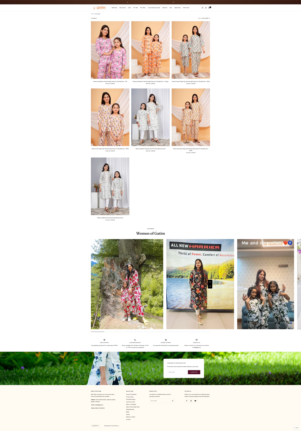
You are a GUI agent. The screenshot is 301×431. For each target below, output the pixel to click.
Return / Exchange (131, 404)
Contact (128, 419)
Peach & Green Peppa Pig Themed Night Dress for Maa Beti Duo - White (191, 81)
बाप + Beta (142, 7)
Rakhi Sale (114, 7)
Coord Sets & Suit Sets (154, 7)
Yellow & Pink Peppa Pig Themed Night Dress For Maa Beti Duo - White (110, 148)
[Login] (206, 7)
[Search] (202, 7)
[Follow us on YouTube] (195, 401)
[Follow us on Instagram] (191, 401)
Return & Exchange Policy (133, 407)
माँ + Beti (136, 7)
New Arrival (122, 7)
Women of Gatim (130, 417)
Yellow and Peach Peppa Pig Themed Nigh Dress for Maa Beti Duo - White (191, 149)
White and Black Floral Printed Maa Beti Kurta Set (110, 218)
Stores (128, 414)
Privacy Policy (129, 397)
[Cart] (209, 7)
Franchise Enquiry (130, 399)
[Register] (172, 400)
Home (92, 13)
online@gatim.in (99, 405)
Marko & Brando (114, 425)
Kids (171, 7)
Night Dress (177, 7)
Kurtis (129, 7)
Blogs (127, 412)
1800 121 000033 (99, 408)
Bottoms (165, 7)
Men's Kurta (186, 7)
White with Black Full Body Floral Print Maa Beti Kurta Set (150, 148)
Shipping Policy (130, 409)
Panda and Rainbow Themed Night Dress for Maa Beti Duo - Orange (150, 81)
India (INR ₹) (95, 425)
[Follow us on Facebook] (187, 401)
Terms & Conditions (131, 394)
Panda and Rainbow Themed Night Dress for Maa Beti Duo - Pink (110, 81)
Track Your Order (130, 402)
